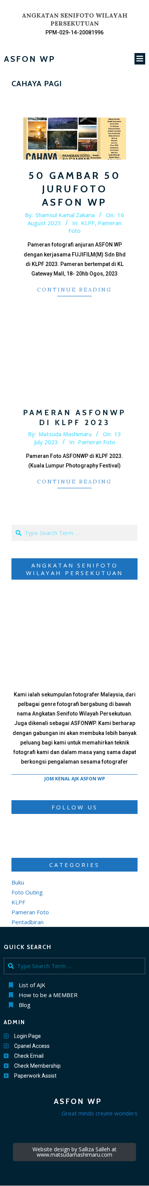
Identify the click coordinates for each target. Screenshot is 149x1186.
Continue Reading (74, 289)
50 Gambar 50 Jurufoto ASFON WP (75, 188)
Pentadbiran (27, 922)
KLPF (88, 223)
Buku (17, 882)
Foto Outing (27, 892)
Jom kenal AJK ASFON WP (74, 778)
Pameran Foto (96, 442)
